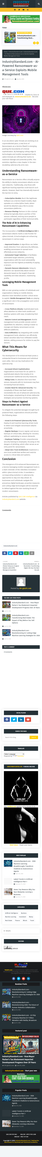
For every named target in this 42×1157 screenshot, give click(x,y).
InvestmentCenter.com (14, 766)
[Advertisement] (21, 527)
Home (6, 52)
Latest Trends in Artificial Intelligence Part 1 (23, 880)
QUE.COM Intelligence (27, 497)
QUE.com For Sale (11, 1134)
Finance (17, 920)
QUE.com (19, 135)
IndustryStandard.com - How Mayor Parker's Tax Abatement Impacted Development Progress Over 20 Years (26, 605)
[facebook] (15, 10)
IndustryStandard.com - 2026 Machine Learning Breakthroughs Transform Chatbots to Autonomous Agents (25, 866)
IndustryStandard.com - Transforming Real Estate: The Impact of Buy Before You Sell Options (27, 37)
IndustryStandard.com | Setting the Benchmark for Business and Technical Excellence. (21, 1141)
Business (24, 913)
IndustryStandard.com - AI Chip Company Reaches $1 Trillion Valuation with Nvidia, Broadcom (24, 1017)
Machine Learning (10, 917)
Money (31, 917)
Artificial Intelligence (11, 913)
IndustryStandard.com (15, 52)
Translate (20, 756)
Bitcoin (25, 920)
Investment (22, 917)
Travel (32, 920)
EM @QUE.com (9, 79)
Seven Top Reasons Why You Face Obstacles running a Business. (24, 892)
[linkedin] (27, 10)
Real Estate (8, 920)
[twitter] (19, 10)
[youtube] (23, 10)
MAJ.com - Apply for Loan (28, 1134)
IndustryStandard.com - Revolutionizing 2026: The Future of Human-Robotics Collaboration (25, 1004)
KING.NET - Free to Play (21, 1136)
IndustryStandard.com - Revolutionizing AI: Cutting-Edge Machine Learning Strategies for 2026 (26, 633)
